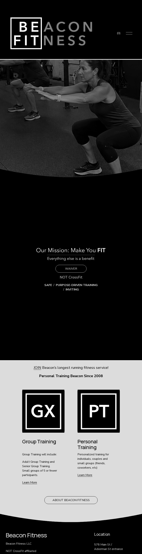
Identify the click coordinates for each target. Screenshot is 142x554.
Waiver (71, 269)
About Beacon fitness (71, 500)
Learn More (29, 482)
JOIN (37, 367)
